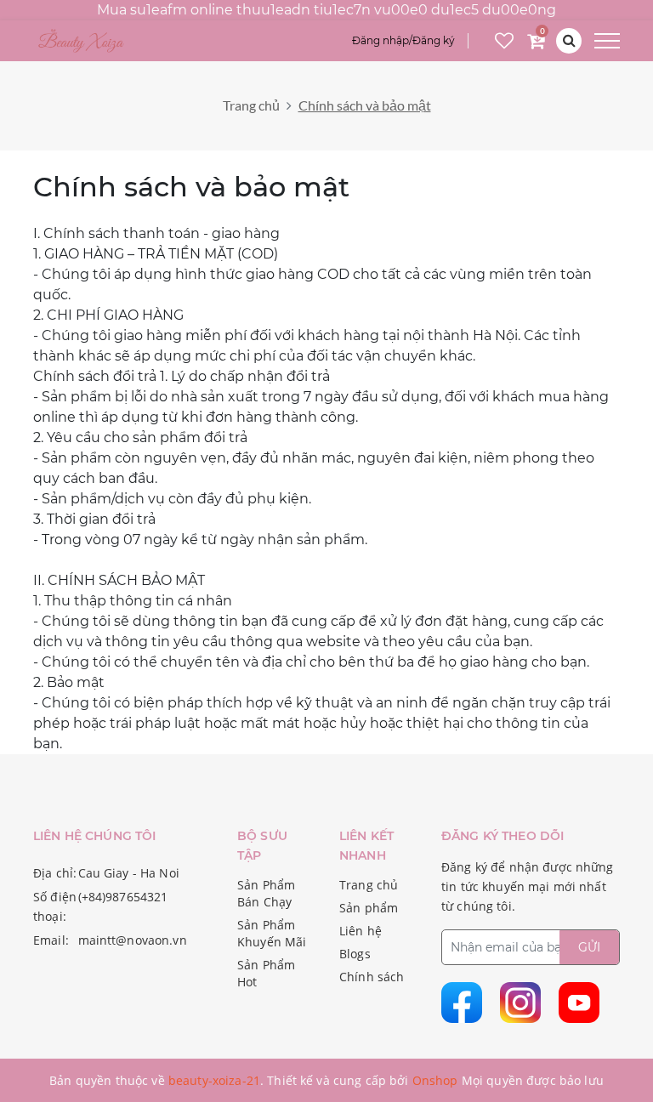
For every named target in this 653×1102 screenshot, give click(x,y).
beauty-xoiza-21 (214, 1080)
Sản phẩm (368, 908)
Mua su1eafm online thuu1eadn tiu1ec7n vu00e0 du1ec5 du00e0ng (326, 10)
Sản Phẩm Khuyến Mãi (271, 933)
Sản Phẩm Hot (266, 973)
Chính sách (371, 977)
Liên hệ (360, 931)
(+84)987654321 (123, 897)
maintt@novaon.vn (132, 940)
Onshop (435, 1080)
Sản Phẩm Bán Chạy (266, 893)
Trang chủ (251, 105)
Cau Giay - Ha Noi (128, 873)
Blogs (355, 954)
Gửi (589, 947)
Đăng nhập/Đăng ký (403, 40)
